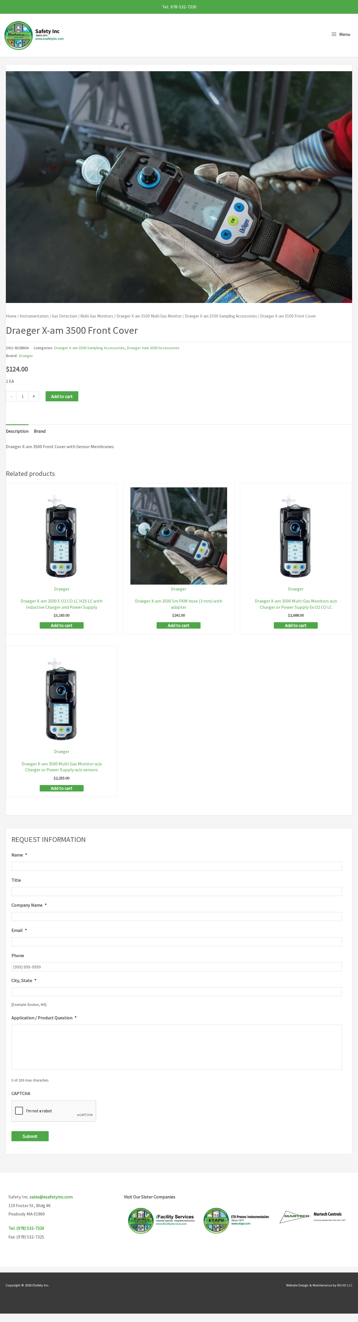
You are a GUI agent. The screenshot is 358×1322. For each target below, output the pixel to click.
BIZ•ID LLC (344, 1285)
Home (11, 316)
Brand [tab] (40, 431)
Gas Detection (64, 316)
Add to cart (62, 396)
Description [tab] (17, 431)
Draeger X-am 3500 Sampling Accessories (221, 316)
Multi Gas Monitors (96, 316)
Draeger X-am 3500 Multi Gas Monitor (149, 316)
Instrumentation (34, 316)
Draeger (26, 355)
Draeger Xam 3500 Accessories (153, 347)
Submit (30, 1136)
